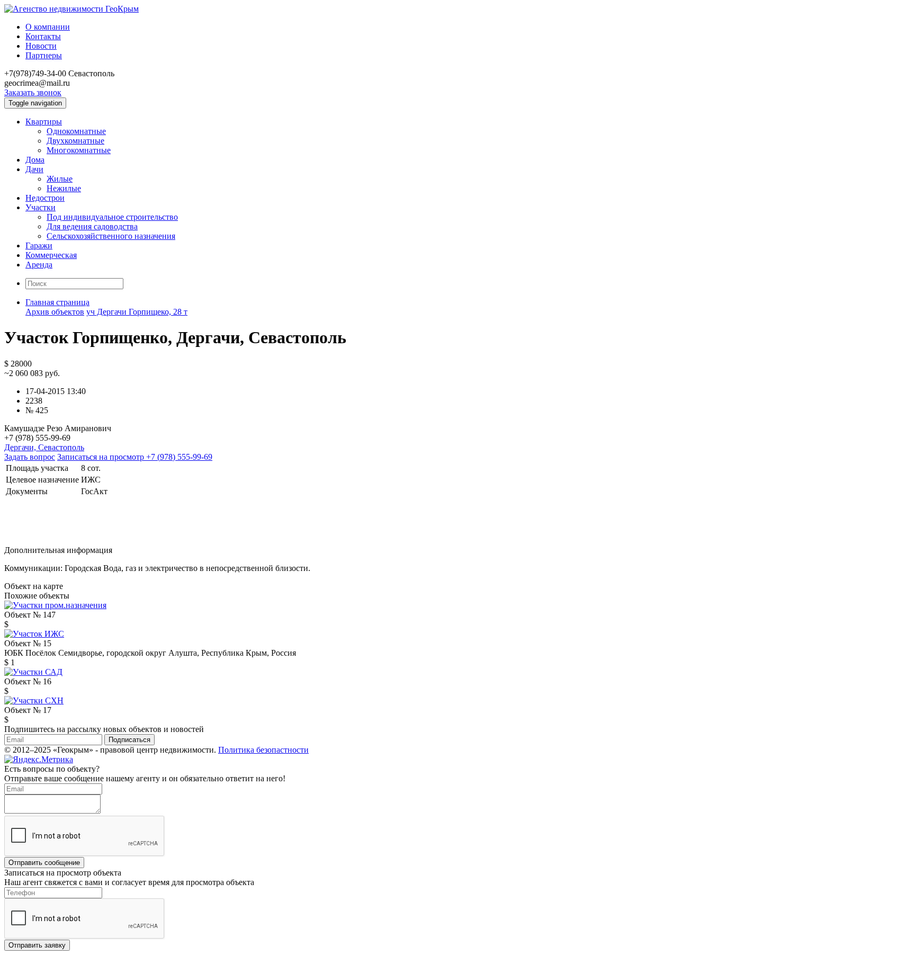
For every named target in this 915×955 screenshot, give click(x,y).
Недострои (45, 197)
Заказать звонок (32, 92)
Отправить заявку (37, 945)
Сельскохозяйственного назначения (111, 235)
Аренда (38, 264)
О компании (47, 26)
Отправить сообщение (44, 863)
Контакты (43, 36)
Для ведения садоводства (92, 226)
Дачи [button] (34, 169)
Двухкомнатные (75, 140)
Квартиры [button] (43, 121)
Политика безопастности (263, 749)
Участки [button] (40, 207)
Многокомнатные (79, 150)
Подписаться (129, 740)
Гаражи (38, 245)
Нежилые (64, 188)
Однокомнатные (76, 131)
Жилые (60, 178)
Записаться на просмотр (134, 456)
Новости (41, 45)
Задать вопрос (29, 456)
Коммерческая (51, 255)
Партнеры (43, 55)
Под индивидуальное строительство (112, 216)
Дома (34, 159)
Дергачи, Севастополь (44, 447)
